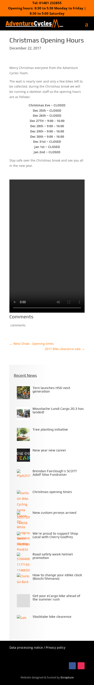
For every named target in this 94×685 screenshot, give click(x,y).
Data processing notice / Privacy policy (37, 647)
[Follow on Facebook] (72, 665)
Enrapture (67, 677)
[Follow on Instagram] (81, 665)
